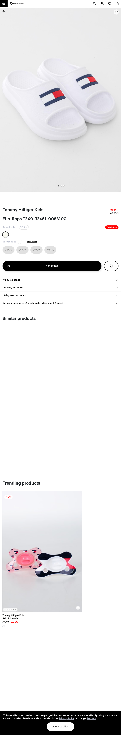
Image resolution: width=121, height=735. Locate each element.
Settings (91, 718)
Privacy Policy (66, 718)
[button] (60, 280)
